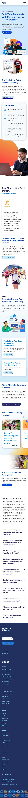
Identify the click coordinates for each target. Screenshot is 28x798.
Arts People (4, 720)
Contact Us (7, 639)
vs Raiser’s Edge (5, 738)
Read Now (15, 445)
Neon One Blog (5, 696)
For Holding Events (6, 674)
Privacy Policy (5, 651)
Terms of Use (5, 653)
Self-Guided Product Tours (7, 694)
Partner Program (5, 759)
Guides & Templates (6, 701)
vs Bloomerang (5, 733)
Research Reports (5, 703)
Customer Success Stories (7, 691)
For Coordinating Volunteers (8, 676)
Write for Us (4, 767)
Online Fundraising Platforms (8, 781)
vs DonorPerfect (5, 735)
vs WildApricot (5, 742)
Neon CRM (4, 713)
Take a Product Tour (7, 97)
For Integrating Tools (6, 684)
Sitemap (4, 656)
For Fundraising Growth (7, 669)
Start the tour (8, 354)
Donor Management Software (8, 779)
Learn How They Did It (8, 257)
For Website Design (6, 681)
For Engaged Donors (6, 672)
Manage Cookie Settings (19, 791)
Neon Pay (4, 723)
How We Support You (6, 762)
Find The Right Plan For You (11, 404)
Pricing (3, 764)
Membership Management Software (9, 784)
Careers (3, 757)
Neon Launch (4, 725)
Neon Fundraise (5, 715)
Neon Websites (5, 718)
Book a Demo (6, 32)
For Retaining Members (7, 679)
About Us (4, 754)
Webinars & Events (6, 698)
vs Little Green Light (6, 740)
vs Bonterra (4, 745)
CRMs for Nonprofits (6, 777)
